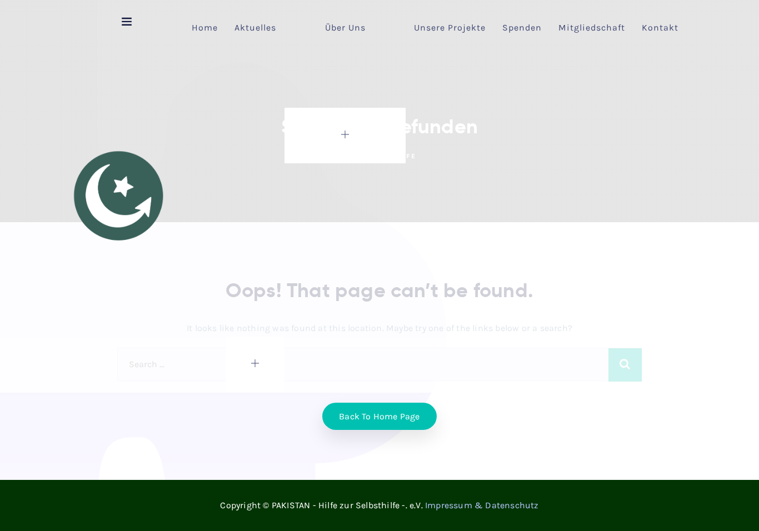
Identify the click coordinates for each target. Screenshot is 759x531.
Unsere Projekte (450, 27)
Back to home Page (379, 416)
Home (205, 27)
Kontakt (660, 27)
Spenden (522, 27)
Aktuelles (255, 27)
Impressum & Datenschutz (482, 505)
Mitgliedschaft (591, 27)
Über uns (345, 27)
